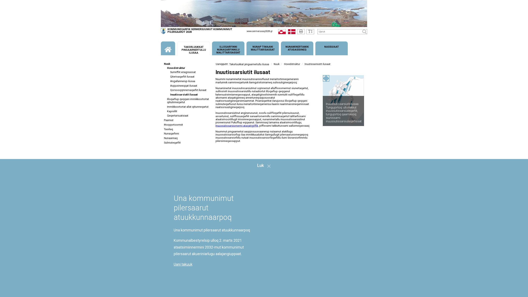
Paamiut (168, 120)
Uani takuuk (183, 264)
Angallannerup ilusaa (182, 81)
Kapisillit (172, 111)
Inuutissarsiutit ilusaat (184, 94)
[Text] (310, 31)
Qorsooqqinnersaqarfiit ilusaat (188, 90)
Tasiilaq (168, 129)
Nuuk (167, 63)
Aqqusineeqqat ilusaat (183, 85)
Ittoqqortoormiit (173, 124)
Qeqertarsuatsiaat (177, 115)
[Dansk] (292, 32)
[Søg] (364, 31)
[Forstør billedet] (326, 78)
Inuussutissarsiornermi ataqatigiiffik (237, 125)
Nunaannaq (171, 138)
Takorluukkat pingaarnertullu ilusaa (249, 64)
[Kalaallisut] (282, 32)
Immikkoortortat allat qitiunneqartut (188, 106)
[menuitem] (168, 48)
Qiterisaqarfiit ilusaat (182, 76)
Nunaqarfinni (171, 133)
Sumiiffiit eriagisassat (183, 72)
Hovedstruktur (176, 68)
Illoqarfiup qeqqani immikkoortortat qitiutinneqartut (188, 101)
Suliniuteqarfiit (172, 142)
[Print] (301, 31)
